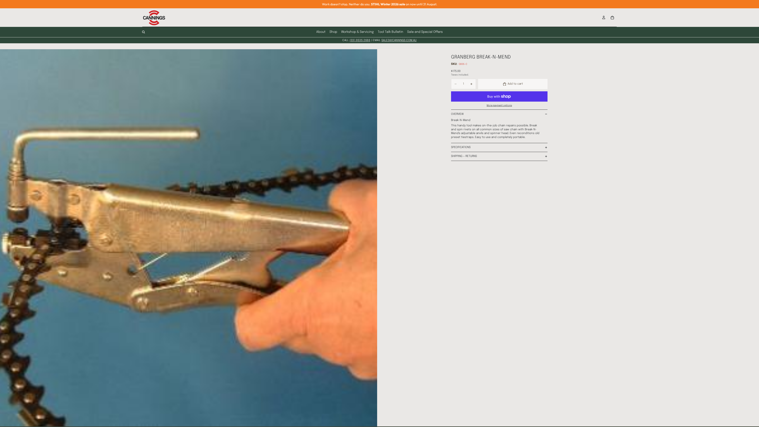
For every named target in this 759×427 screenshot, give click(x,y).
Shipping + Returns (464, 156)
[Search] (143, 32)
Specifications (461, 147)
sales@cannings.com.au (399, 40)
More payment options (499, 105)
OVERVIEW (457, 114)
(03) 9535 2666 (360, 40)
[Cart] (612, 17)
